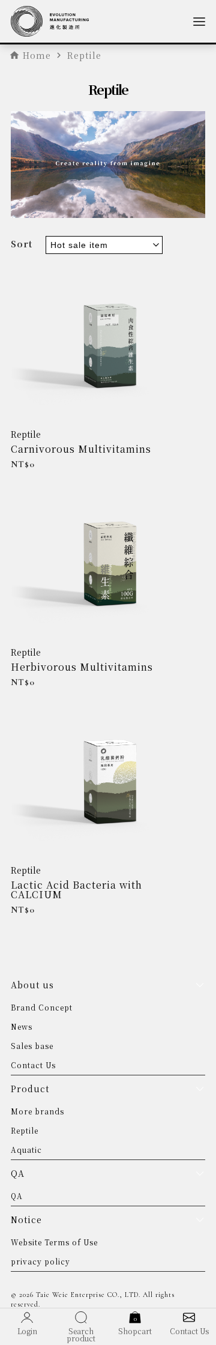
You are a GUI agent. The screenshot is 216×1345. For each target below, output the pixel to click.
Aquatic (26, 1149)
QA (17, 1196)
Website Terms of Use (54, 1242)
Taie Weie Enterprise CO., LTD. (88, 1294)
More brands (37, 1111)
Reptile (26, 434)
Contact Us (33, 1065)
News (21, 1026)
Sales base (32, 1046)
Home (37, 55)
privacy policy (40, 1261)
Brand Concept (42, 1007)
